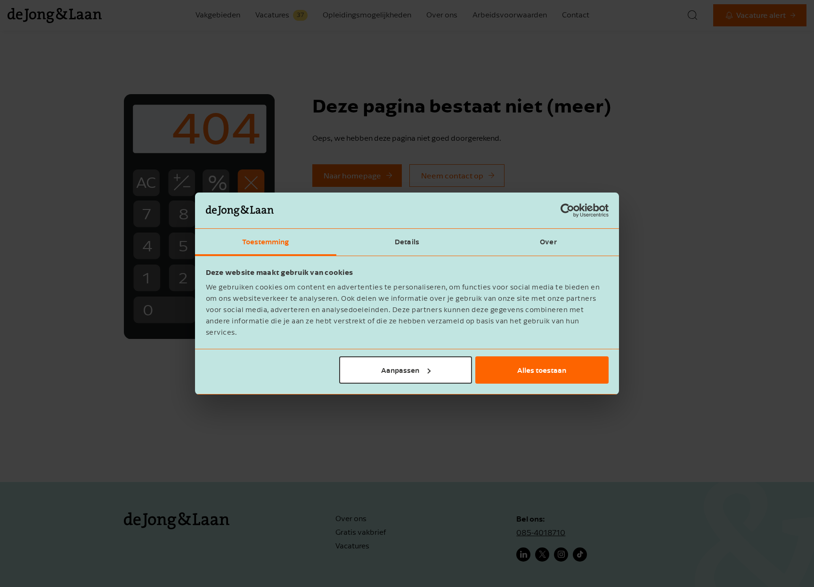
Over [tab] (548, 241)
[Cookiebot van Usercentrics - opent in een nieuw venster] (567, 210)
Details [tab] (407, 241)
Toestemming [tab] (265, 241)
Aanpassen (400, 370)
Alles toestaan (541, 370)
